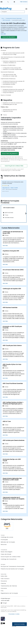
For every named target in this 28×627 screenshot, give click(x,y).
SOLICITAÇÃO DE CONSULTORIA (14, 166)
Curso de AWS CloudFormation (18, 20)
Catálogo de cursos (7, 537)
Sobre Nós (4, 576)
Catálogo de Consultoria (8, 559)
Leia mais (3, 34)
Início (3, 18)
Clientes (3, 583)
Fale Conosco (23, 1)
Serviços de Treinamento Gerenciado (12, 566)
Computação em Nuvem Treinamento (14, 18)
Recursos (4, 544)
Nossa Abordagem (6, 552)
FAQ (2, 591)
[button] (25, 213)
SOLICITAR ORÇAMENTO (9, 37)
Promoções (4, 539)
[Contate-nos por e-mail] (14, 2)
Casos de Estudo (6, 554)
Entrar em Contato (19, 624)
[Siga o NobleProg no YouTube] (4, 623)
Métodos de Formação (8, 542)
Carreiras (4, 588)
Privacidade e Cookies (14, 614)
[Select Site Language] (1, 1)
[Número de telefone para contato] (8, 2)
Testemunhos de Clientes (9, 586)
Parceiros (4, 581)
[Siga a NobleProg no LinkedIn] (1, 623)
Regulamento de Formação (9, 593)
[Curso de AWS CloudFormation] (7, 8)
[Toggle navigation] (26, 9)
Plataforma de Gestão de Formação (12, 569)
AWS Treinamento (6, 20)
